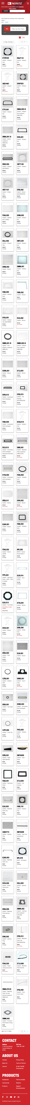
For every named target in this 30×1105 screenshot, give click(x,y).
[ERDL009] (7, 902)
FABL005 (5, 292)
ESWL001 (5, 371)
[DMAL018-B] (7, 982)
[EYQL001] (7, 311)
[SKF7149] (22, 157)
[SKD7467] (7, 77)
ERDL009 (5, 909)
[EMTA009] (22, 748)
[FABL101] (22, 800)
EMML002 (6, 1018)
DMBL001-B (6, 343)
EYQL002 (20, 990)
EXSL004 (5, 883)
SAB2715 (5, 832)
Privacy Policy (20, 1060)
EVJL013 (5, 447)
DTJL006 (20, 963)
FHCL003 (20, 730)
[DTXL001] (22, 596)
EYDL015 (20, 394)
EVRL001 (5, 755)
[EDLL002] (7, 234)
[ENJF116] (22, 51)
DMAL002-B (21, 109)
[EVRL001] (7, 748)
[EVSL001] (22, 130)
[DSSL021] (7, 621)
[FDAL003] (7, 208)
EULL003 (20, 883)
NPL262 (20, 549)
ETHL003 (5, 475)
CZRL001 (5, 679)
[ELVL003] (7, 800)
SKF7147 (5, 190)
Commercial (5, 1083)
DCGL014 (20, 422)
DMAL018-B (6, 989)
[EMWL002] (22, 902)
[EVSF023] (22, 77)
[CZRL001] (7, 672)
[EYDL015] (22, 388)
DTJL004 (20, 781)
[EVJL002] (22, 311)
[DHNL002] (7, 260)
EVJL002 (20, 318)
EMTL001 (20, 241)
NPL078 (20, 858)
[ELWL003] (7, 851)
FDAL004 (20, 475)
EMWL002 (20, 909)
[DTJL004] (22, 774)
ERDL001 (5, 704)
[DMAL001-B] (7, 130)
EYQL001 (5, 318)
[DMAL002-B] (22, 102)
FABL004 (5, 422)
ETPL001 (5, 109)
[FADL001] (7, 774)
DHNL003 (20, 215)
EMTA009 (20, 755)
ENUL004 (5, 164)
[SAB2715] (7, 825)
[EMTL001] (22, 234)
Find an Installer (20, 1079)
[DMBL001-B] (7, 336)
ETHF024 (5, 58)
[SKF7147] (7, 183)
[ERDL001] (7, 697)
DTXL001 (20, 603)
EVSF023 (20, 84)
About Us (4, 1063)
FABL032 (20, 292)
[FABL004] (7, 415)
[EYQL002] (22, 982)
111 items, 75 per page (8, 42)
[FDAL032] (7, 543)
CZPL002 (5, 730)
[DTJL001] (22, 364)
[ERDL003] (7, 646)
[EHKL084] (22, 621)
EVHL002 (20, 500)
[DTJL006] (22, 957)
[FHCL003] (22, 723)
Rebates (18, 1083)
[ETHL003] (7, 468)
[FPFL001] (7, 568)
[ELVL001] (22, 646)
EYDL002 (20, 190)
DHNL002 (5, 267)
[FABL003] (22, 517)
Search (6, 11)
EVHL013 (5, 395)
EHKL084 (20, 628)
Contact (4, 1060)
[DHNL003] (22, 208)
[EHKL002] (7, 929)
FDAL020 (5, 963)
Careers (4, 1066)
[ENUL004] (7, 157)
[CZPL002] (7, 723)
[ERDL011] (7, 494)
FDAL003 (5, 215)
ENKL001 (20, 447)
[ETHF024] (7, 51)
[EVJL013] (7, 441)
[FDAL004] (22, 468)
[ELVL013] (7, 596)
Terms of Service (21, 1063)
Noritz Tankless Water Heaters (15, 3)
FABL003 (20, 524)
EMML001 (20, 266)
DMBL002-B (21, 343)
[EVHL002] (22, 494)
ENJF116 (20, 58)
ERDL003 (5, 653)
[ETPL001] (7, 102)
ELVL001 (20, 653)
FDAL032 (5, 549)
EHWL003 (20, 704)
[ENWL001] (22, 672)
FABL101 (20, 806)
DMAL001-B (6, 137)
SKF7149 (20, 164)
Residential (5, 1079)
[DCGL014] (22, 415)
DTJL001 (20, 371)
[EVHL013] (7, 388)
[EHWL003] (22, 697)
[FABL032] (22, 285)
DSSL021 (5, 628)
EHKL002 (5, 937)
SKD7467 (5, 84)
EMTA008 (20, 832)
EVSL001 (20, 137)
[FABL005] (7, 285)
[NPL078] (22, 851)
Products (4, 1086)
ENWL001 (20, 679)
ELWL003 (5, 858)
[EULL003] (22, 876)
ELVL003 (5, 806)
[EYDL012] (22, 929)
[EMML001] (22, 260)
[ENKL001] (22, 441)
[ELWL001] (7, 517)
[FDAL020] (7, 957)
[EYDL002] (22, 183)
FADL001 (5, 781)
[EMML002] (7, 1012)
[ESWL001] (7, 364)
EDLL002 (5, 241)
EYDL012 (20, 936)
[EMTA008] (22, 825)
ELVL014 (20, 575)
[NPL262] (22, 543)
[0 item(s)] (27, 3)
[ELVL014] (22, 568)
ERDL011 (5, 500)
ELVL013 (5, 603)
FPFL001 (5, 575)
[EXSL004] (7, 876)
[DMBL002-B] (22, 336)
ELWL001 (5, 524)
